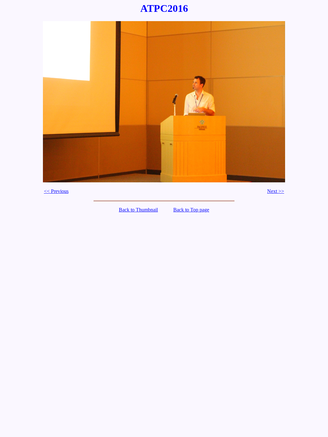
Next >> (275, 191)
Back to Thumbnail (138, 209)
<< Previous (56, 191)
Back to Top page (191, 209)
